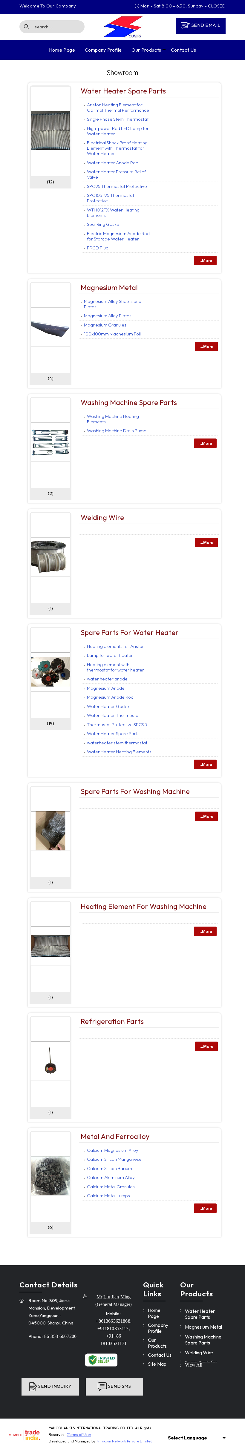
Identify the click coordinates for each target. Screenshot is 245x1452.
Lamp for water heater (110, 655)
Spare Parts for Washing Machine (135, 791)
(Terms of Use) (79, 1434)
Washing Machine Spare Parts (129, 402)
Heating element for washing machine (143, 906)
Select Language (187, 1438)
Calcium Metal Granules (111, 1186)
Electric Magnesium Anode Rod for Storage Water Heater (118, 236)
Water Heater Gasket (109, 706)
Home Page (62, 50)
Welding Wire (102, 517)
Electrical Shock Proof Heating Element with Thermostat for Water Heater (117, 148)
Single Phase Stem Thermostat (117, 119)
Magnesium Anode (106, 688)
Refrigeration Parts (112, 1021)
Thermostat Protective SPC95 (117, 724)
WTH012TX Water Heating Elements (113, 212)
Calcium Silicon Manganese (114, 1159)
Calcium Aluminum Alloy (111, 1177)
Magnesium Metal (109, 287)
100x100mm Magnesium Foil (112, 334)
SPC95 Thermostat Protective (117, 186)
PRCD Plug (97, 248)
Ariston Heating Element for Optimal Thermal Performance (118, 107)
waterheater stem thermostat (117, 743)
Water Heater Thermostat (113, 715)
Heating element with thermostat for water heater (115, 667)
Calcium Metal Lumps (108, 1195)
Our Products (146, 50)
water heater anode (107, 679)
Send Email (205, 25)
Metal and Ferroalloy (115, 1136)
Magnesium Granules (105, 325)
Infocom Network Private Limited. (125, 1441)
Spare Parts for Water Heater (130, 632)
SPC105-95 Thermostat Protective (110, 197)
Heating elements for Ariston (116, 646)
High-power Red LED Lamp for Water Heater (118, 131)
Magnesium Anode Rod (110, 697)
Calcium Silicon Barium (109, 1168)
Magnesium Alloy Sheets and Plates (112, 303)
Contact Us (183, 50)
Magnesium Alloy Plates (107, 315)
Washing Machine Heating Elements (113, 418)
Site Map (157, 1364)
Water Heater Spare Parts (123, 90)
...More (205, 260)
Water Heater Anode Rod (112, 162)
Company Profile (103, 50)
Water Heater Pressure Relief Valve (116, 174)
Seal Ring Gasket (104, 224)
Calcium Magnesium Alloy (112, 1150)
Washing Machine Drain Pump (116, 430)
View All (193, 1364)
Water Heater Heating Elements (119, 752)
